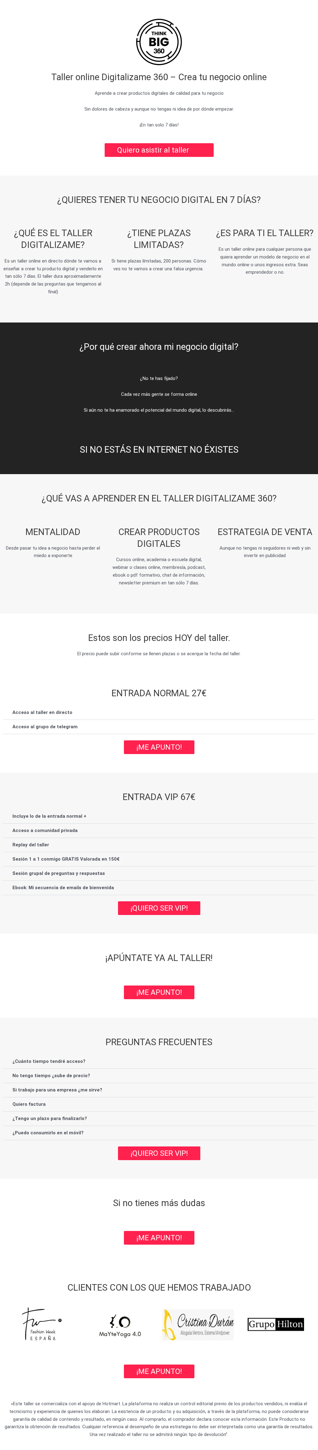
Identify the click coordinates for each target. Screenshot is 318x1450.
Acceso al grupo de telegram (45, 727)
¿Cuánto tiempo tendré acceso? (48, 1061)
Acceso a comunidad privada (45, 831)
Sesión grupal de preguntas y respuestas (58, 873)
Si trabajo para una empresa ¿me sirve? (57, 1090)
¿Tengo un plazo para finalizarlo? (49, 1119)
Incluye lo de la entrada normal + (49, 816)
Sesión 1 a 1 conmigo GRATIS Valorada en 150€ (66, 859)
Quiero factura (29, 1104)
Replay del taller (30, 845)
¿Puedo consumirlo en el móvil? (48, 1133)
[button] (159, 713)
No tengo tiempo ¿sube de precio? (51, 1076)
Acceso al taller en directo (42, 713)
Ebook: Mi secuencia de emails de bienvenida (63, 888)
